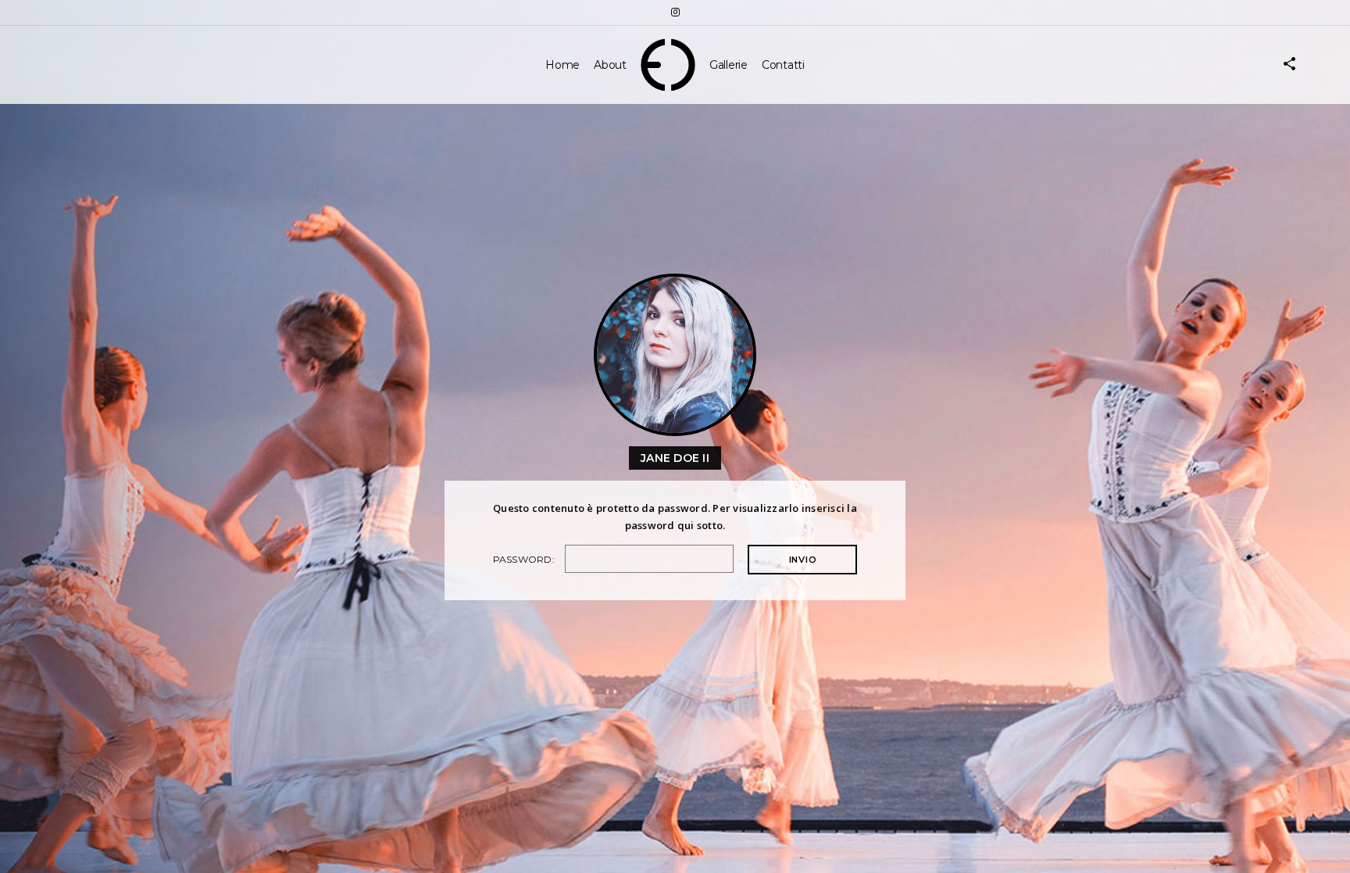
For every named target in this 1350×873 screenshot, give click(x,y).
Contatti (783, 65)
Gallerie (728, 65)
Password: (525, 559)
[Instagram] (675, 12)
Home (562, 65)
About (610, 65)
